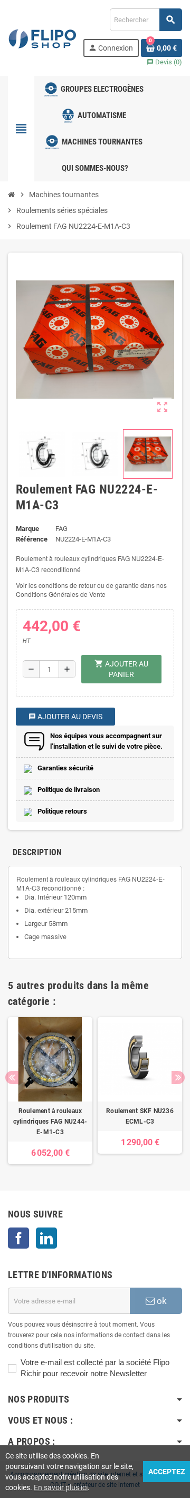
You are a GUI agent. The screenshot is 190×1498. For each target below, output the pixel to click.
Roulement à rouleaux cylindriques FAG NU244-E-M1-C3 (50, 1121)
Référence (32, 539)
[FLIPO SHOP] (43, 37)
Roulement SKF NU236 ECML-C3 (140, 1116)
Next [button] (178, 1077)
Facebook (18, 1238)
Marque (27, 529)
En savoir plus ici (61, 1487)
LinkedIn (46, 1238)
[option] (50, 1090)
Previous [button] (11, 1077)
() (164, 62)
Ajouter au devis (65, 716)
